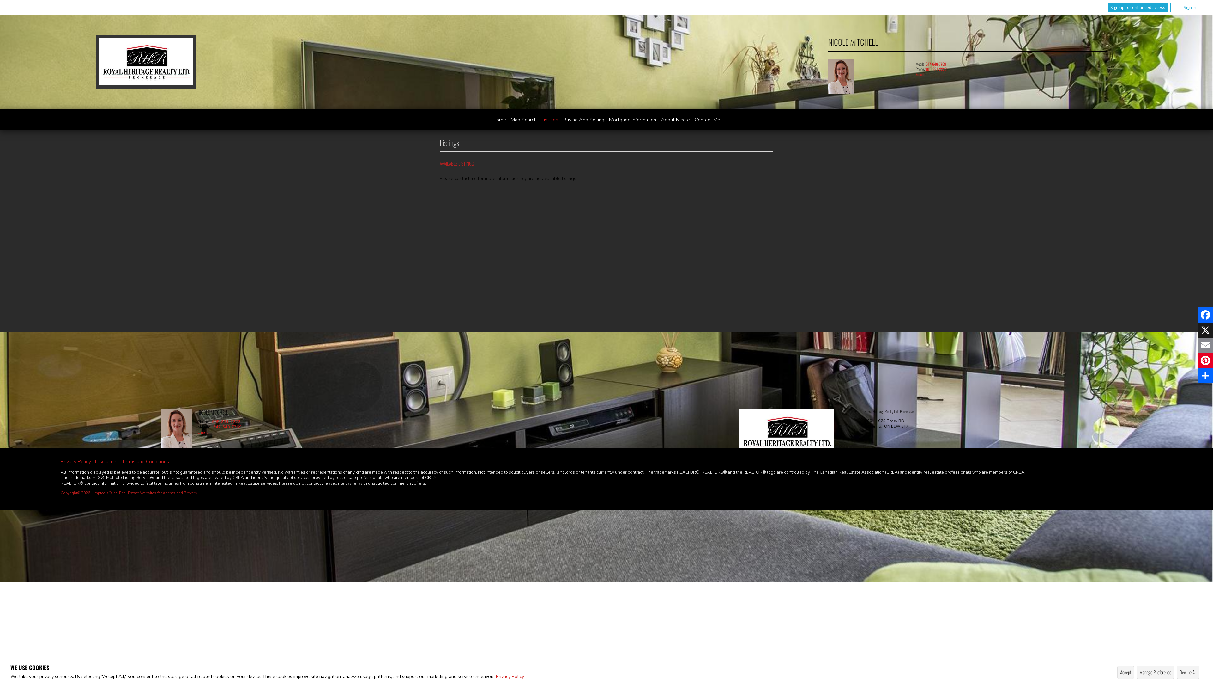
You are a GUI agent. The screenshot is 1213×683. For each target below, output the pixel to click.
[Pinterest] (1205, 360)
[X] (1205, 330)
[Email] (1205, 345)
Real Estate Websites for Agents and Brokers (158, 492)
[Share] (1205, 375)
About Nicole (675, 119)
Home (499, 119)
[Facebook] (1205, 315)
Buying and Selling (583, 119)
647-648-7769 (936, 64)
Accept (1125, 672)
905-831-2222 (936, 69)
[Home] (146, 62)
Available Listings (457, 163)
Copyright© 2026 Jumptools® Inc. (89, 492)
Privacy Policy (510, 676)
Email (920, 74)
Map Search (524, 119)
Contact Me (707, 119)
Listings (549, 119)
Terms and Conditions (145, 461)
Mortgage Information (632, 119)
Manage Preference (1155, 672)
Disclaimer (106, 461)
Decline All (1188, 672)
